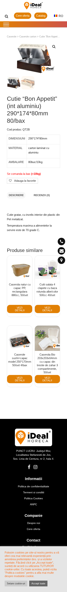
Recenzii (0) (42, 195)
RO (60, 16)
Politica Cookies (33, 498)
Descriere (16, 195)
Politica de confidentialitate (33, 486)
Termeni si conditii (33, 492)
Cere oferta (22, 15)
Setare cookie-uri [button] (16, 583)
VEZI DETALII (20, 309)
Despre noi (33, 523)
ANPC (33, 504)
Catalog (40, 15)
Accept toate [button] (38, 583)
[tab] (16, 195)
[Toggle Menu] (6, 24)
